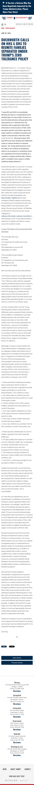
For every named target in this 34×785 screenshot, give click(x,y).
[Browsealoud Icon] (17, 24)
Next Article (17, 658)
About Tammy (15, 769)
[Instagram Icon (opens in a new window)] (29, 24)
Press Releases (10, 28)
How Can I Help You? (16, 776)
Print (4, 646)
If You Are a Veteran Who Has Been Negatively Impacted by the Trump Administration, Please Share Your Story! (17, 7)
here (30, 229)
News (2, 28)
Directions (17, 691)
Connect (27, 769)
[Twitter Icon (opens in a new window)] (24, 24)
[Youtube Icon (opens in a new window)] (27, 24)
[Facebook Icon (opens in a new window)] (19, 24)
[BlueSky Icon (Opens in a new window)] (22, 24)
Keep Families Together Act (10, 198)
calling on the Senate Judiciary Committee (16, 216)
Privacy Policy (23, 780)
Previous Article (17, 663)
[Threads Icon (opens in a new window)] (32, 24)
